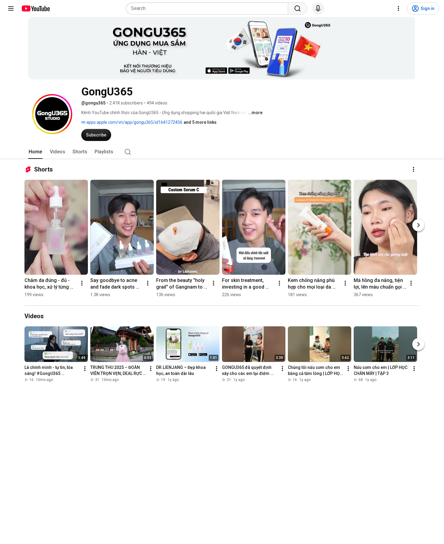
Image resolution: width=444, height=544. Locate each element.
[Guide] (10, 8)
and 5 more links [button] (200, 122)
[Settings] (398, 8)
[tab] (35, 152)
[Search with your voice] (318, 8)
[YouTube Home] (35, 8)
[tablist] (222, 152)
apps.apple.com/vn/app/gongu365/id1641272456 (133, 122)
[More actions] (413, 169)
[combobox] (209, 8)
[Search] (297, 8)
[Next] (418, 225)
